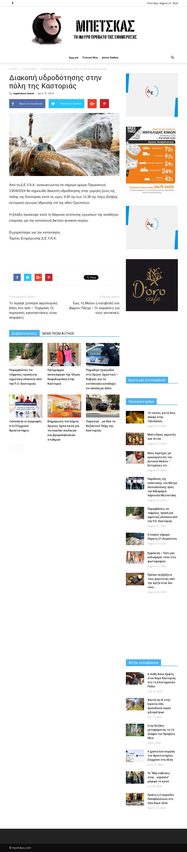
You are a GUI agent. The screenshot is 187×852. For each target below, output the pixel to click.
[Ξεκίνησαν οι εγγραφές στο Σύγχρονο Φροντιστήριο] (26, 406)
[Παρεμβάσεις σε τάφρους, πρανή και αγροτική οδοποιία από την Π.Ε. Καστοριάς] (26, 354)
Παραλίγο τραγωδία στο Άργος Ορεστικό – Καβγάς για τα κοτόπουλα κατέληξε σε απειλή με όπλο (102, 379)
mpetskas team (23, 93)
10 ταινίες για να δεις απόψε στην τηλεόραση (162, 417)
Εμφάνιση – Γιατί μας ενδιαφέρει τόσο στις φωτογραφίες (162, 557)
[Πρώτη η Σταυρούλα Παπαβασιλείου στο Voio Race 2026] (135, 799)
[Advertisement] (64, 254)
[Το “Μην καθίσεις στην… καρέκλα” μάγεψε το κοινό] (135, 777)
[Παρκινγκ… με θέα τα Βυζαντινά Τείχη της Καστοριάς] (102, 406)
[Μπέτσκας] (93, 29)
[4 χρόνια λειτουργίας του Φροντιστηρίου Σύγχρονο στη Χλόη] (135, 755)
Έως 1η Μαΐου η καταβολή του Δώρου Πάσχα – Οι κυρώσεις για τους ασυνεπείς (94, 308)
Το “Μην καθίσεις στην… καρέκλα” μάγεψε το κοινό (159, 777)
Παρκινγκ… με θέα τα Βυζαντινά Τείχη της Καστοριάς (100, 426)
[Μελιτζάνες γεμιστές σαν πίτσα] (135, 439)
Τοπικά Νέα (90, 57)
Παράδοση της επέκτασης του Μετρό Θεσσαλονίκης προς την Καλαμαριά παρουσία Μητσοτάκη (162, 487)
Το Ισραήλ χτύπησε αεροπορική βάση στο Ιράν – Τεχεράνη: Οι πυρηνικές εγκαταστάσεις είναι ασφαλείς (33, 310)
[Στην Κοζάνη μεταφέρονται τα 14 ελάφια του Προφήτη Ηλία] (135, 730)
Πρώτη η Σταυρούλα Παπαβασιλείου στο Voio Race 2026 (161, 799)
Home (13, 69)
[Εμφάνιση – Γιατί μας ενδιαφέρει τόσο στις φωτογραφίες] (135, 557)
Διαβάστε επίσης (24, 333)
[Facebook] (12, 3)
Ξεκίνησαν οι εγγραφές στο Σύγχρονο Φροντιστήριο (25, 426)
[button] (172, 57)
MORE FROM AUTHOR (58, 333)
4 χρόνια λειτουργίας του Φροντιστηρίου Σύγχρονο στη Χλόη (161, 755)
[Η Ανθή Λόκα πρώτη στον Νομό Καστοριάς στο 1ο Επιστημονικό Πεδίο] (135, 678)
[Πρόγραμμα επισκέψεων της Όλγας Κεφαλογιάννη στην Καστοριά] (64, 354)
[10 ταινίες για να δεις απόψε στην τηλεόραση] (135, 417)
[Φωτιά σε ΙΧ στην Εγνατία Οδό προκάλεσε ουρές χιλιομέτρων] (135, 704)
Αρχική (73, 57)
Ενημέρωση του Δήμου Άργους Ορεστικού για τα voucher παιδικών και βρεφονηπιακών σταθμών (63, 430)
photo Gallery (110, 57)
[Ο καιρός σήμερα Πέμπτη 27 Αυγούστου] (135, 539)
